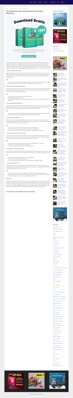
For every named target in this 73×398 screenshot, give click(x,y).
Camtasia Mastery (56, 243)
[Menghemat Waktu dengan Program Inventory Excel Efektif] (55, 75)
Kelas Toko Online (56, 287)
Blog (58, 2)
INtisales (54, 278)
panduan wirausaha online (57, 347)
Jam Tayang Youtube (56, 281)
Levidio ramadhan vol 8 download (59, 298)
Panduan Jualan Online (57, 332)
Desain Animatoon (56, 261)
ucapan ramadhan (56, 363)
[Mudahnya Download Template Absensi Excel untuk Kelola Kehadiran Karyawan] (55, 198)
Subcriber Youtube (56, 358)
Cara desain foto (56, 250)
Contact (63, 2)
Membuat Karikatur (56, 312)
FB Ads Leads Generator (57, 274)
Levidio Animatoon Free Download (59, 292)
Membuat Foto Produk (57, 303)
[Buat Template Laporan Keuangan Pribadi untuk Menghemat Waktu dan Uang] (55, 115)
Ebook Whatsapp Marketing (58, 272)
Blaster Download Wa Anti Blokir (58, 50)
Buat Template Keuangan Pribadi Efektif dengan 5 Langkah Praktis (62, 128)
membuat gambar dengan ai (58, 307)
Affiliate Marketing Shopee (57, 228)
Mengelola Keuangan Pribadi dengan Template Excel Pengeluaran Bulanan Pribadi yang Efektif (60, 153)
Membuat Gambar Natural (57, 309)
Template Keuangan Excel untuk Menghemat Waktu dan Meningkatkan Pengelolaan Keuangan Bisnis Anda (60, 134)
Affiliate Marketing (56, 226)
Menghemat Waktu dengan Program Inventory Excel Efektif (62, 74)
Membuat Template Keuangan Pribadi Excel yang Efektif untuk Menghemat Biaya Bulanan (59, 122)
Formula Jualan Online (57, 276)
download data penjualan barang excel (60, 267)
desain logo (55, 265)
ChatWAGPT (55, 258)
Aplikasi (54, 233)
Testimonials (52, 2)
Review (54, 356)
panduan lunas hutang (57, 336)
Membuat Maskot (56, 314)
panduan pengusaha (56, 340)
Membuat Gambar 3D (56, 305)
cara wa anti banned (56, 256)
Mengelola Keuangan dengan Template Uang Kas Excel (62, 96)
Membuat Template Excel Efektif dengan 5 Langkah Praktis (62, 79)
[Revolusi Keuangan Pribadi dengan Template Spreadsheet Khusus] (55, 106)
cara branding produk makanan (58, 247)
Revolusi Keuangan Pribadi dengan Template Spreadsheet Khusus (62, 105)
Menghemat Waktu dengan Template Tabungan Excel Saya (61, 100)
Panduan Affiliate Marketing (58, 318)
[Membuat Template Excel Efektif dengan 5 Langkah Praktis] (55, 80)
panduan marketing (56, 338)
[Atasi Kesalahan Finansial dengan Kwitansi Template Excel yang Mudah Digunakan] (55, 174)
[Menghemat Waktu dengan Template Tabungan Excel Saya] (55, 101)
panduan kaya (55, 334)
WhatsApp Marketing (56, 365)
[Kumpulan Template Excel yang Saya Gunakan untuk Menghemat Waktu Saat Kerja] (55, 84)
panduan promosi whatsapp (58, 343)
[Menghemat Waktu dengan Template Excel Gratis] (55, 169)
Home (31, 2)
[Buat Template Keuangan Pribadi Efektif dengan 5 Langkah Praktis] (55, 128)
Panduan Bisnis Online (57, 323)
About (35, 2)
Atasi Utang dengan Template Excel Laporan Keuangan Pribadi (62, 158)
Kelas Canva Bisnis (56, 285)
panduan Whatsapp (56, 345)
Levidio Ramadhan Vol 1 (57, 294)
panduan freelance (56, 329)
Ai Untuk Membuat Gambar (57, 231)
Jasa (54, 283)
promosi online (55, 354)
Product (46, 2)
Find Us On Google (56, 48)
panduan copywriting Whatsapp (58, 325)
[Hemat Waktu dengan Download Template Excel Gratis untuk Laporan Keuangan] (55, 186)
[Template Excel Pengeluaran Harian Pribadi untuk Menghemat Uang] (55, 146)
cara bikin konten (56, 245)
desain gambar (55, 263)
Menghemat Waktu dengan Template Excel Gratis (62, 169)
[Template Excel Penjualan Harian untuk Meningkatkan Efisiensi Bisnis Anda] (55, 140)
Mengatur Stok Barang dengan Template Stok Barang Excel (62, 203)
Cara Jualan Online (56, 252)
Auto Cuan (55, 235)
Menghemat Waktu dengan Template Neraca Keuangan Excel (62, 110)
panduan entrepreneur (57, 327)
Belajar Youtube (55, 241)
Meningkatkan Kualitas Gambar (58, 316)
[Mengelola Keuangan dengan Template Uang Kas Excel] (55, 96)
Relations (40, 2)
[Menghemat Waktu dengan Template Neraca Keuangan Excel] (55, 111)
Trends (54, 360)
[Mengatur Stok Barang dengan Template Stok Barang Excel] (55, 203)
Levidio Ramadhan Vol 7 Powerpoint (59, 296)
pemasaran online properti (57, 349)
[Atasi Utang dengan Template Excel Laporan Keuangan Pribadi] (55, 159)
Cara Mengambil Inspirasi (57, 254)
